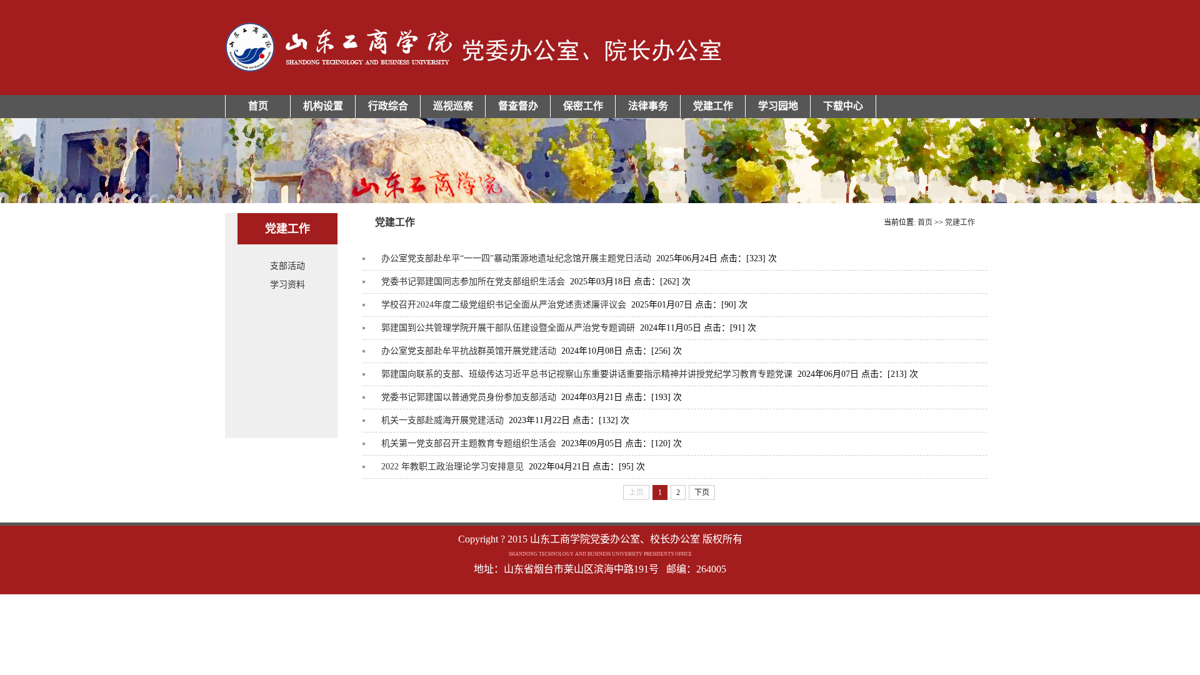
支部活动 (287, 266)
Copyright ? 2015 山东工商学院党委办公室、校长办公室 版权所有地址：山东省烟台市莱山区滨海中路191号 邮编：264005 (600, 554)
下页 (701, 492)
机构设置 (323, 106)
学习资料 (287, 284)
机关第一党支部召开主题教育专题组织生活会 (468, 443)
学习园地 (778, 106)
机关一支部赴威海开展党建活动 (442, 420)
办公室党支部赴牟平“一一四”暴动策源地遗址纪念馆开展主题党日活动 (516, 258)
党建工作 (713, 106)
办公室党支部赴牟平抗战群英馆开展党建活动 (468, 351)
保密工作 (583, 106)
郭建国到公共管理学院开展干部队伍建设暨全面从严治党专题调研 (508, 327)
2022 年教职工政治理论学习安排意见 (452, 466)
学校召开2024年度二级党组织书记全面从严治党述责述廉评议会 (503, 304)
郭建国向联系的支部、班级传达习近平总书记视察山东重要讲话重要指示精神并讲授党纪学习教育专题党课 (586, 374)
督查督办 (518, 106)
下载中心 (843, 106)
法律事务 (648, 106)
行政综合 (388, 106)
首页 (258, 106)
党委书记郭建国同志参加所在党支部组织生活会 (473, 281)
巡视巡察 (453, 106)
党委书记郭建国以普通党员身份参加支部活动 (468, 397)
